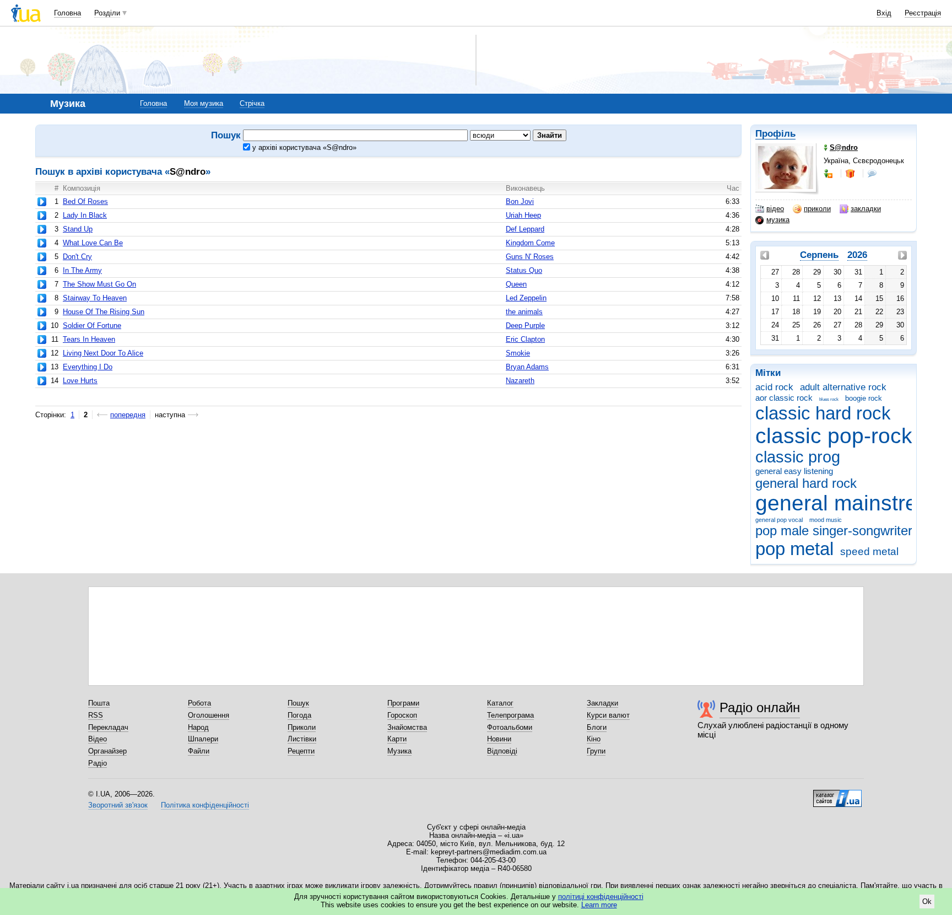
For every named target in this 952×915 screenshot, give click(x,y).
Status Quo (524, 270)
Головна (67, 13)
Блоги (597, 727)
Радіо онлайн (760, 707)
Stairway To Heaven (95, 298)
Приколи (302, 727)
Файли (198, 751)
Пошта (99, 703)
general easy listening (794, 471)
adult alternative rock (843, 387)
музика (777, 220)
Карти (397, 739)
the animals (524, 312)
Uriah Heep (523, 215)
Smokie (518, 353)
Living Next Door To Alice (103, 353)
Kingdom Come (530, 243)
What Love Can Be (93, 243)
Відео (97, 739)
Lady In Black (85, 215)
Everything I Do (87, 367)
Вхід (884, 13)
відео (775, 208)
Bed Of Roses (85, 201)
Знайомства (407, 727)
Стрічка (252, 103)
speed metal (869, 551)
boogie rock (863, 398)
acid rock (774, 387)
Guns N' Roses (530, 256)
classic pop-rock (833, 436)
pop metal (794, 549)
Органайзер (107, 751)
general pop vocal (779, 519)
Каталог (500, 703)
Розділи (107, 13)
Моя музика (203, 103)
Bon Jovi (520, 201)
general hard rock (806, 483)
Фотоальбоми (509, 727)
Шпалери (203, 739)
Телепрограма (510, 715)
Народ (198, 727)
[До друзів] (829, 173)
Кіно (594, 739)
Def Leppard (525, 229)
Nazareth (520, 380)
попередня (127, 415)
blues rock (829, 399)
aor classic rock (784, 397)
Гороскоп (402, 715)
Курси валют (608, 715)
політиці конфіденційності (600, 896)
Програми (403, 703)
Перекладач (108, 727)
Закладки (602, 703)
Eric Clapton (525, 339)
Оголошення (208, 715)
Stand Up (78, 229)
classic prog (797, 457)
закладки (866, 208)
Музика (399, 751)
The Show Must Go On (99, 284)
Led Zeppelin (526, 298)
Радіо (97, 763)
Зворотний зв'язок (118, 805)
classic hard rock (823, 413)
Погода (299, 715)
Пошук (298, 703)
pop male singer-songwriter (833, 531)
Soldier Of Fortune (92, 325)
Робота (199, 703)
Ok (927, 901)
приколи (817, 208)
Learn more (599, 905)
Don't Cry (77, 256)
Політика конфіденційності (205, 805)
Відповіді (502, 751)
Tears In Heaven (89, 339)
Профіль (775, 133)
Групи (596, 751)
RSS (95, 715)
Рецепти (301, 751)
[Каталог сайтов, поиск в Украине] (837, 794)
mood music (825, 519)
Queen (516, 284)
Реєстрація (923, 13)
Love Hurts (80, 380)
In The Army (82, 270)
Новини (499, 739)
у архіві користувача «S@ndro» (303, 147)
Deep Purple (525, 325)
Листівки (302, 739)
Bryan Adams (527, 367)
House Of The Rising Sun (103, 312)
